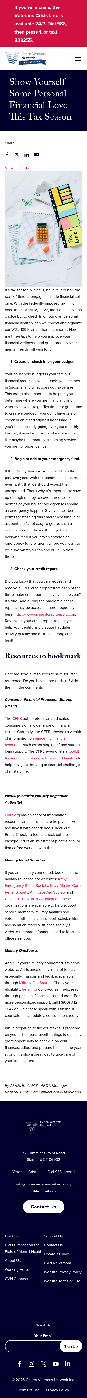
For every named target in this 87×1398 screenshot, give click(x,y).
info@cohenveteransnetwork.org (43, 1184)
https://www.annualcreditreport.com (44, 614)
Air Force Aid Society (48, 892)
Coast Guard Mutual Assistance (31, 899)
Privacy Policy (57, 1390)
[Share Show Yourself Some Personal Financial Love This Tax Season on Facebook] (7, 154)
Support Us (53, 1236)
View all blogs (17, 167)
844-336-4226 (43, 1191)
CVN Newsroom (57, 1263)
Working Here (16, 1269)
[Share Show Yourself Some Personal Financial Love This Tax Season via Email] (36, 154)
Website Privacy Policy (63, 1272)
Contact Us (44, 1206)
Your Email (43, 1336)
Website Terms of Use (62, 1281)
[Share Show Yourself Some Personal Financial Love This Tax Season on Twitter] (16, 154)
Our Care (12, 1236)
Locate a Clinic (56, 1254)
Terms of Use (29, 1390)
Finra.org (12, 815)
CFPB (17, 718)
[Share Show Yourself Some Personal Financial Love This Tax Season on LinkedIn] (26, 154)
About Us (13, 1260)
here (26, 989)
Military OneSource (35, 983)
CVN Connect (16, 1278)
